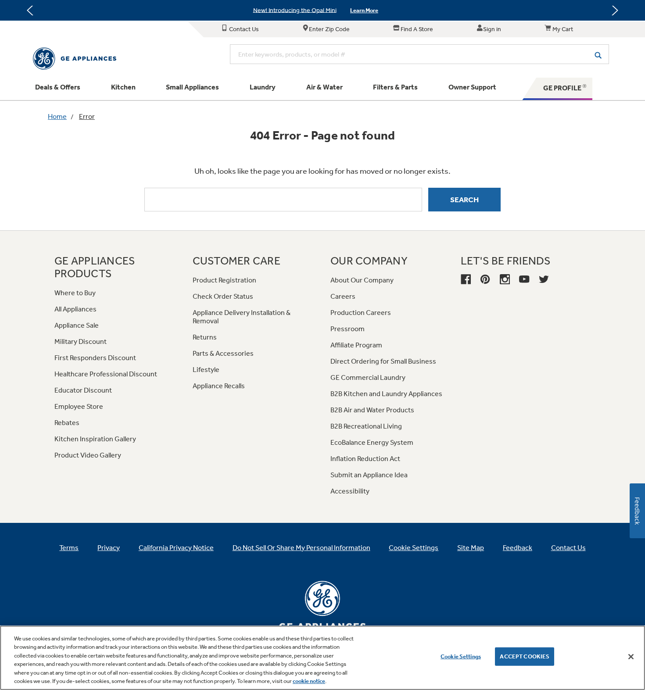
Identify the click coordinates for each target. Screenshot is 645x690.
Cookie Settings (461, 656)
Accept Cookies (524, 656)
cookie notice (309, 681)
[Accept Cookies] (631, 656)
